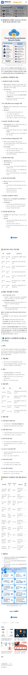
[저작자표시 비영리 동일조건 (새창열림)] (17, 622)
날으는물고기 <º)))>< (17, 2)
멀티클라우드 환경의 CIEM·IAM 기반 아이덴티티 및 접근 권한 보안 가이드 (13, 14)
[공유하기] (6, 623)
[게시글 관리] (8, 623)
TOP (26, 664)
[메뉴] (26, 2)
